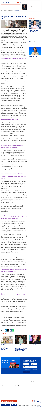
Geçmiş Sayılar (17, 383)
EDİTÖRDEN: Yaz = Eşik (33, 56)
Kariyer (2, 396)
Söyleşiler (16, 393)
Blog (29, 383)
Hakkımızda (3, 381)
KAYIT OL (27, 371)
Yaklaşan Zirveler (18, 385)
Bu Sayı (16, 381)
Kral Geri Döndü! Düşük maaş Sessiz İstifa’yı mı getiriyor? (35, 345)
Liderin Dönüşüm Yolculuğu (33, 5)
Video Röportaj (31, 381)
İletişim (2, 385)
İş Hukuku (3, 393)
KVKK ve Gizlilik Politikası (38, 406)
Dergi (3, 5)
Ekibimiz (2, 383)
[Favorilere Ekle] (2, 14)
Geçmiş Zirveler (18, 387)
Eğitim (2, 391)
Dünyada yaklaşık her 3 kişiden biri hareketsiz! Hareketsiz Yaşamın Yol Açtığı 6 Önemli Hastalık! (35, 32)
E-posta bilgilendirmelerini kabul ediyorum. (31, 369)
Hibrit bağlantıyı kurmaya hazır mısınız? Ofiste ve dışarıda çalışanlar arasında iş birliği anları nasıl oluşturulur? (7, 347)
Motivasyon (17, 391)
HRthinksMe (31, 393)
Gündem (14, 5)
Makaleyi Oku (30, 6)
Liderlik (16, 389)
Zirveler (8, 5)
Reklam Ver (31, 389)
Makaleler (19, 5)
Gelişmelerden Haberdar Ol (9, 401)
